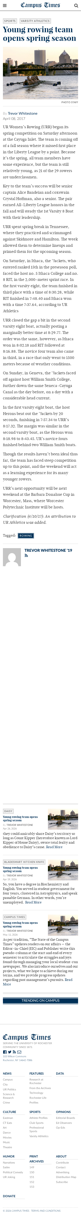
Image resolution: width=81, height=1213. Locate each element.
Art (5, 1127)
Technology (36, 1093)
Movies (7, 1137)
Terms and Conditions (46, 1211)
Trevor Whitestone (22, 113)
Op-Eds (60, 1127)
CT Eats (7, 1123)
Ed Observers (64, 1123)
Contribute (62, 1162)
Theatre (7, 1147)
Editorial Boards (65, 1118)
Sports (10, 21)
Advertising (62, 1172)
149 (31, 1167)
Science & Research (9, 1096)
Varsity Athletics (35, 21)
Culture (9, 1112)
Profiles (33, 1102)
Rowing (26, 535)
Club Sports (36, 1123)
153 (31, 1186)
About (61, 1156)
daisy (8, 811)
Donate (9, 1196)
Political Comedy (13, 1172)
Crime (6, 1102)
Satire (6, 1167)
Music (6, 1142)
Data (60, 1073)
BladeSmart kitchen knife (24, 862)
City (5, 1084)
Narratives (9, 1162)
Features (36, 1073)
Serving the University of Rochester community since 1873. (27, 1045)
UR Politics (9, 1089)
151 (31, 1177)
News (7, 1073)
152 (31, 1182)
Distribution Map (66, 1177)
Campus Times (40, 5)
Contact (60, 1167)
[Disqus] (40, 628)
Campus (8, 1079)
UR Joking (9, 1177)
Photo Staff (69, 102)
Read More (54, 847)
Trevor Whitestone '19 (48, 550)
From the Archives (40, 1088)
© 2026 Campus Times (16, 1211)
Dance (7, 1132)
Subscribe (62, 1182)
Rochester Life (37, 1098)
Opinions (63, 1112)
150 (31, 1172)
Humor (8, 1156)
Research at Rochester (36, 1081)
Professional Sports (36, 1129)
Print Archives (36, 1159)
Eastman (8, 1118)
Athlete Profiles (38, 1118)
